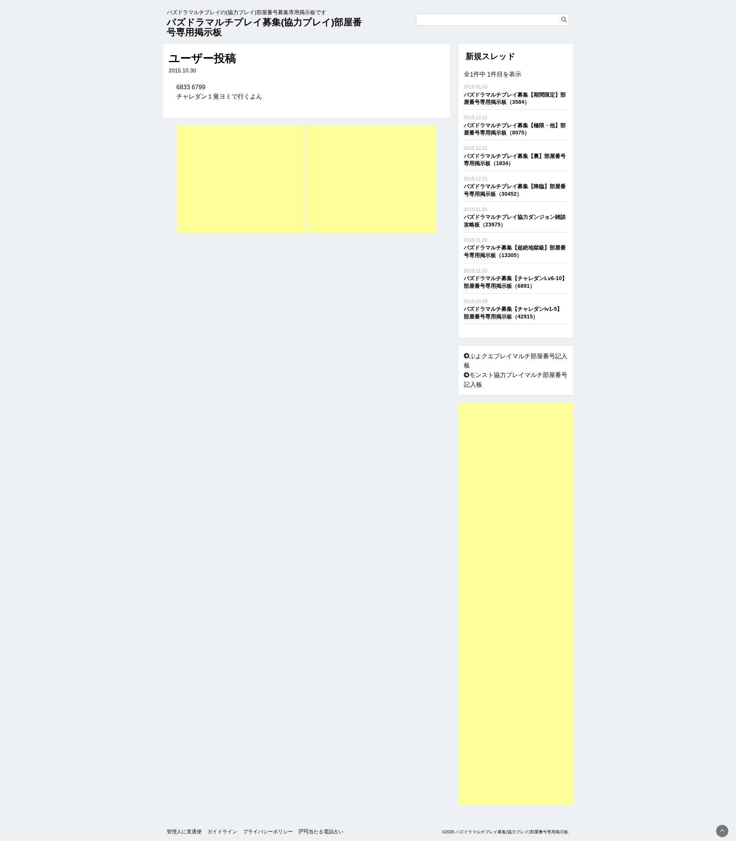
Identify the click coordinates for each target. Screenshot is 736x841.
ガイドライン (222, 831)
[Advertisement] (241, 179)
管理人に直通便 (184, 831)
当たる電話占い (326, 831)
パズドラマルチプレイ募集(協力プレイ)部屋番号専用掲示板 (264, 27)
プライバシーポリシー (268, 831)
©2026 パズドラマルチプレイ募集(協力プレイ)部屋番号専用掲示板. (505, 832)
